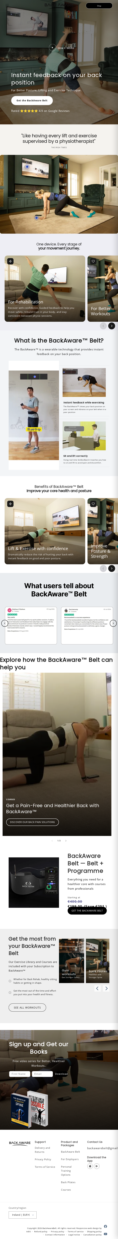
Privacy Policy (43, 1159)
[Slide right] (66, 841)
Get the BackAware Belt (32, 100)
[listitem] (45, 289)
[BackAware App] (36, 217)
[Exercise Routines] (27, 166)
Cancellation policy (92, 1234)
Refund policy (40, 1231)
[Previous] (97, 988)
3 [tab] (38, 906)
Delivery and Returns (42, 1149)
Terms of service (75, 1231)
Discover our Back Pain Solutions (32, 822)
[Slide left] (52, 841)
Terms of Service (45, 1166)
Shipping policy (94, 1231)
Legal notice (74, 1234)
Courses (66, 1189)
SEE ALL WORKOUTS (27, 1007)
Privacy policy (57, 1231)
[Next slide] (111, 325)
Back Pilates (68, 1182)
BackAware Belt (70, 1151)
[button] (7, 6)
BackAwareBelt (49, 1228)
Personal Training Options (66, 1170)
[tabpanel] (34, 874)
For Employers (70, 1159)
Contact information (55, 1234)
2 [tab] (33, 906)
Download (61, 1074)
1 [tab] (29, 906)
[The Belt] (56, 195)
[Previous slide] (103, 325)
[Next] (106, 988)
